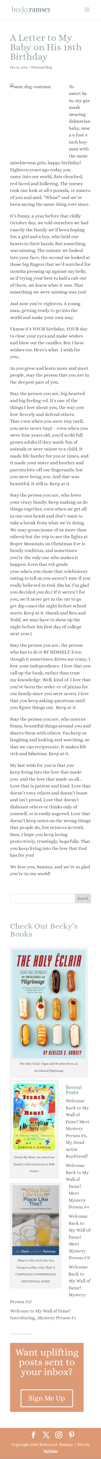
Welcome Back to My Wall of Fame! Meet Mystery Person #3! (79, 1237)
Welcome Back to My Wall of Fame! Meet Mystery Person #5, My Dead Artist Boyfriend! (78, 1128)
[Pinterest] (71, 1435)
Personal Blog (41, 67)
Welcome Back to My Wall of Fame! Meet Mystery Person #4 (77, 1186)
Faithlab (51, 1451)
